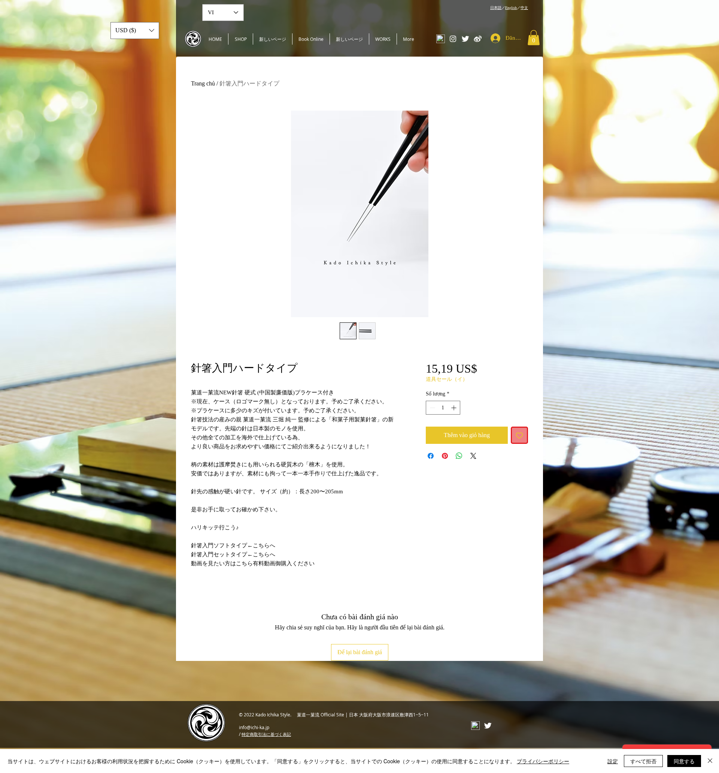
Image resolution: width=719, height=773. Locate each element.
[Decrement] (431, 407)
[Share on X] (473, 455)
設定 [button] (612, 761)
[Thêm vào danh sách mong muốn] (519, 435)
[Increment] (454, 407)
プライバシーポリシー (543, 761)
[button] (533, 37)
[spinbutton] (443, 407)
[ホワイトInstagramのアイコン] (453, 38)
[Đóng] (710, 761)
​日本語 (495, 7)
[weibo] (477, 38)
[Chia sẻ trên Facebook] (430, 455)
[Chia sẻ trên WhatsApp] (459, 455)
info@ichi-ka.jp (254, 727)
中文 (524, 7)
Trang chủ (203, 83)
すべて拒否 (643, 761)
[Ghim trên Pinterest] (444, 455)
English (511, 7)
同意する (684, 761)
